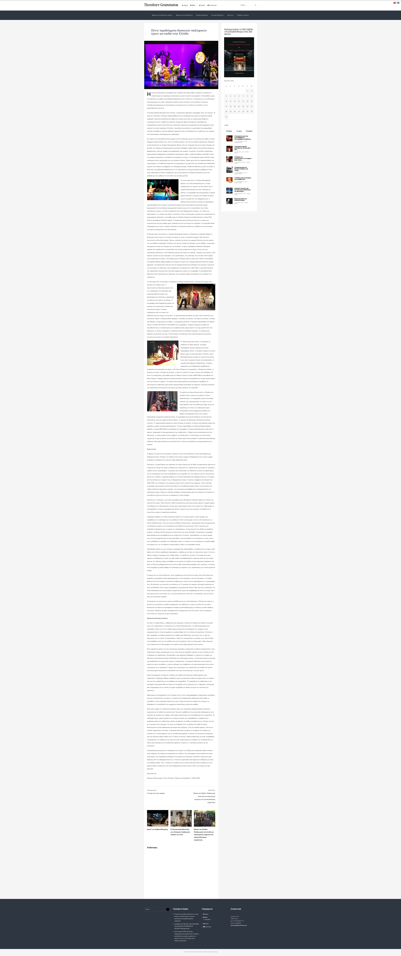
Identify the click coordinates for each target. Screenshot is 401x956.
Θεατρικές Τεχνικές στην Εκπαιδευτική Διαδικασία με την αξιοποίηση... (242, 190)
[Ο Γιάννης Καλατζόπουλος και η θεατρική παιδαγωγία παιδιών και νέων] (181, 826)
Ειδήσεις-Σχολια (243, 15)
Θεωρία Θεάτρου (202, 15)
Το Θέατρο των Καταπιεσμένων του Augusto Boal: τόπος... (242, 158)
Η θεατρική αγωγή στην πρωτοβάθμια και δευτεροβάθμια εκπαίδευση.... (243, 137)
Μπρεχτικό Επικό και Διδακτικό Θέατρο (240, 199)
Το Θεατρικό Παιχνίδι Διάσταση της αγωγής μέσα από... (242, 148)
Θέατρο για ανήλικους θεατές (162, 15)
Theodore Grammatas (161, 5)
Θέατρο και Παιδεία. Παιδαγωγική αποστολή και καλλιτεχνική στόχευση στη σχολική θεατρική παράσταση (204, 835)
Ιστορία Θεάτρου (217, 15)
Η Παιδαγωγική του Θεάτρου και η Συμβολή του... (242, 178)
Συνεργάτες (208, 919)
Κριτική (230, 15)
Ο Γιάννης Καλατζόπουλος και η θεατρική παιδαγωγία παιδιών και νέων (180, 832)
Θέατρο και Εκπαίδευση (184, 15)
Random (249, 131)
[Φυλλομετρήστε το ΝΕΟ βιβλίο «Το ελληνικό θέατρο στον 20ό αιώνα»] (239, 77)
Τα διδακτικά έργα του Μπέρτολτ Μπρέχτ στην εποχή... (241, 169)
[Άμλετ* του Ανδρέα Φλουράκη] (157, 826)
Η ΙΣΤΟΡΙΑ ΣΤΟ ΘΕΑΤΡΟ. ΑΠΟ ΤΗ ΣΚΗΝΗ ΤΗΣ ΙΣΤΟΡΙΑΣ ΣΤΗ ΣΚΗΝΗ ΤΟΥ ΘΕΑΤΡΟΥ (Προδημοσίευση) (186, 926)
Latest (240, 131)
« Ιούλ (226, 125)
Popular (229, 131)
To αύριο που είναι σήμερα (156, 793)
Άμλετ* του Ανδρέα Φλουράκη (157, 829)
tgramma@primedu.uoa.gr (239, 925)
